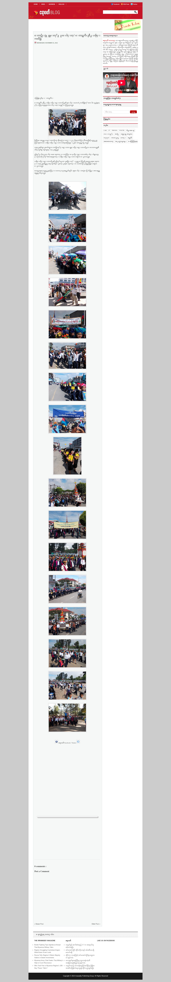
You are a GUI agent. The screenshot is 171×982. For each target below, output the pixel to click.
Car (105, 130)
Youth (121, 130)
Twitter (135, 4)
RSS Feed (126, 4)
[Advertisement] (67, 63)
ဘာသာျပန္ (114, 138)
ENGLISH (61, 4)
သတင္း (123, 138)
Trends (114, 130)
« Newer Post (39, 924)
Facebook (116, 4)
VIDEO (43, 4)
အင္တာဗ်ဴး (130, 138)
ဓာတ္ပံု (117, 134)
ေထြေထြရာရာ (133, 141)
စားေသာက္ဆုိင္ (108, 134)
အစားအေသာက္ (108, 141)
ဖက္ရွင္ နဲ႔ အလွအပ (126, 134)
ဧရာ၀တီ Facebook (64, 743)
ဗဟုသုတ (106, 138)
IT (109, 130)
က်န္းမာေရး (130, 130)
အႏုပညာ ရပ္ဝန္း (120, 141)
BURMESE (52, 4)
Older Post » (96, 924)
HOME (36, 4)
